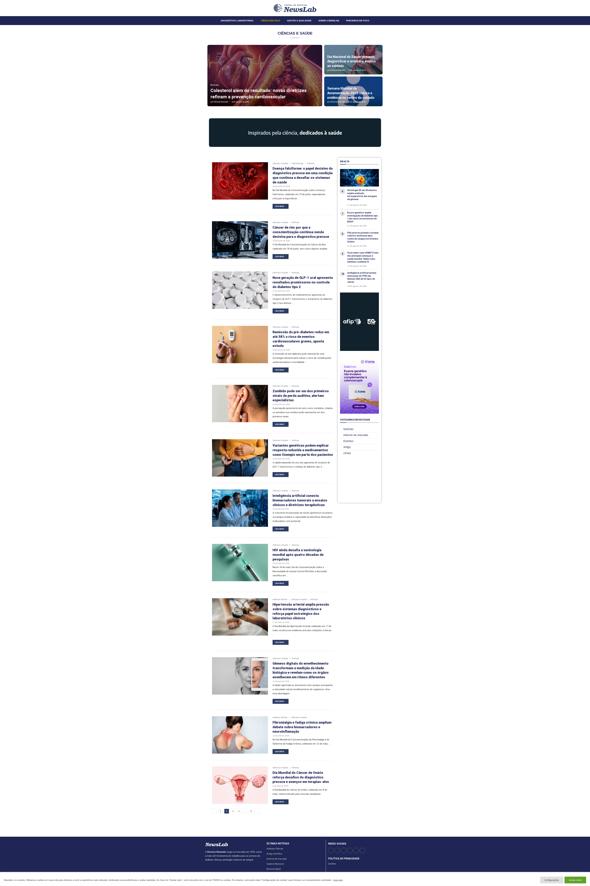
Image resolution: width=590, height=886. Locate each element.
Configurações (552, 880)
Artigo (347, 447)
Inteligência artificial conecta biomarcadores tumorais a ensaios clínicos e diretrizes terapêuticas (300, 500)
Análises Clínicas (275, 849)
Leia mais (338, 880)
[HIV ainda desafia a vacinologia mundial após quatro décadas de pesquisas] (240, 562)
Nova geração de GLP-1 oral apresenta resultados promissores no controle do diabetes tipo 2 (303, 282)
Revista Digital (274, 869)
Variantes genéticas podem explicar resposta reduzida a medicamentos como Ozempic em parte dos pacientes (303, 450)
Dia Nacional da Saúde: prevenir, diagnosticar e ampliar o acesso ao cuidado (351, 61)
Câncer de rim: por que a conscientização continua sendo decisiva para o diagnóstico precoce (301, 232)
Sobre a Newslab (328, 20)
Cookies (332, 864)
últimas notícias (278, 843)
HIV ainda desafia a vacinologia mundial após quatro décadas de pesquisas (298, 554)
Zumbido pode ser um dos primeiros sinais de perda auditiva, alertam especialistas (301, 395)
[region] (295, 879)
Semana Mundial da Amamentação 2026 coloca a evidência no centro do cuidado (350, 92)
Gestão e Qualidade (299, 20)
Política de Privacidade (343, 858)
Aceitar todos (575, 880)
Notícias (348, 429)
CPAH (347, 453)
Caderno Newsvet (275, 864)
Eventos (348, 441)
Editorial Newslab (221, 102)
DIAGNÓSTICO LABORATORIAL (237, 20)
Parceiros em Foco (357, 20)
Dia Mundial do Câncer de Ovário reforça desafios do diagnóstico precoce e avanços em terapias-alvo (301, 777)
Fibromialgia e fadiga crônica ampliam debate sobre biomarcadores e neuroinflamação (302, 727)
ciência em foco (270, 20)
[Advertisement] (359, 480)
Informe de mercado (355, 435)
